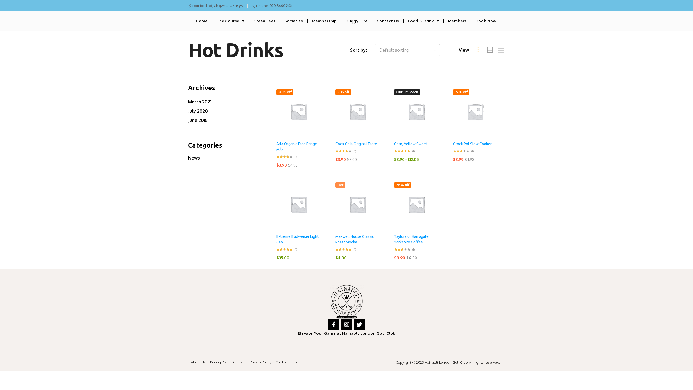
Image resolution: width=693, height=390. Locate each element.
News (194, 158)
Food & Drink (421, 21)
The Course (228, 21)
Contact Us (388, 21)
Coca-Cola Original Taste (356, 144)
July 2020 (198, 111)
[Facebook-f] (333, 324)
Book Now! (487, 21)
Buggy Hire (357, 21)
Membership (324, 21)
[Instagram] (346, 324)
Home (202, 21)
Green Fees (264, 21)
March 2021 (199, 102)
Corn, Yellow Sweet (410, 144)
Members (457, 21)
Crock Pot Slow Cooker (472, 144)
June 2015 (198, 120)
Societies (294, 21)
